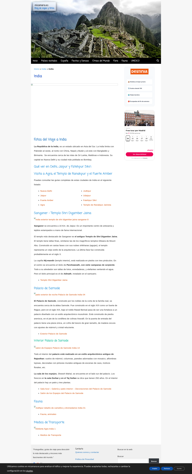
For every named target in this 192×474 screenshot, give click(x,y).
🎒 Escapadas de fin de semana (138, 101)
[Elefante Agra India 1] (45, 429)
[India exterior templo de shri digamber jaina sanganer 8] (61, 219)
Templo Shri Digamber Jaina (53, 280)
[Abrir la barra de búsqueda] (158, 61)
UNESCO (135, 60)
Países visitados (49, 60)
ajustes (29, 470)
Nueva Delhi (46, 191)
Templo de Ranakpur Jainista (97, 205)
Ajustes (179, 469)
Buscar (121, 456)
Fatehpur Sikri (90, 200)
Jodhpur (87, 191)
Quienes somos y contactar (87, 452)
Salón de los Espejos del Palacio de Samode (61, 393)
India (44, 69)
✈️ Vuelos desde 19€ (135, 88)
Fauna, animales (48, 414)
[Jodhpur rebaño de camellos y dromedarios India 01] (60, 408)
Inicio (35, 60)
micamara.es (41, 5)
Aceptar (154, 469)
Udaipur (87, 195)
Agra (42, 205)
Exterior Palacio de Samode (53, 334)
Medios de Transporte (50, 435)
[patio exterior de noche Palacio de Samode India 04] (59, 294)
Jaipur (43, 195)
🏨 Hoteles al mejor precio (137, 82)
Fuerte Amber (46, 200)
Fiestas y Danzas (80, 60)
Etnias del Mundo (101, 60)
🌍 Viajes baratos (134, 95)
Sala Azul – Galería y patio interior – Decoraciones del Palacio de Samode (75, 389)
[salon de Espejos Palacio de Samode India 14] (57, 348)
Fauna (125, 60)
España (64, 60)
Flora (115, 60)
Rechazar (167, 469)
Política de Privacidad (84, 459)
